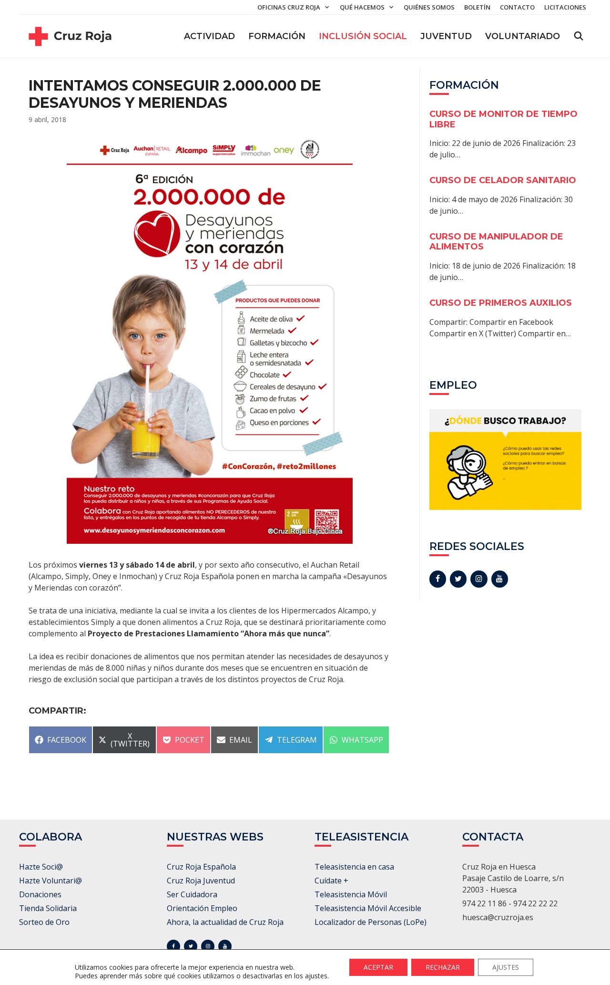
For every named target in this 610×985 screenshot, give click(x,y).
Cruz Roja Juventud (201, 880)
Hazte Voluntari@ (50, 880)
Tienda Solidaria (48, 908)
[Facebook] (437, 579)
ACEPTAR (378, 967)
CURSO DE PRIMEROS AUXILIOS (500, 303)
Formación (276, 36)
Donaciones (40, 894)
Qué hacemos (362, 7)
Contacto (517, 7)
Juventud (446, 36)
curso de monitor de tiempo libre (503, 119)
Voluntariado (522, 36)
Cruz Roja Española (201, 866)
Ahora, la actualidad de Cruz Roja (225, 922)
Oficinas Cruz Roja (288, 7)
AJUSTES (505, 967)
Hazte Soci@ (41, 866)
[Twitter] (458, 579)
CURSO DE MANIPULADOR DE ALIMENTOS (496, 241)
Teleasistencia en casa (354, 866)
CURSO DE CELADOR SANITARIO (502, 180)
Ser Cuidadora (192, 894)
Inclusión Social (363, 36)
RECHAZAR (443, 967)
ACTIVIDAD (209, 36)
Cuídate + (331, 880)
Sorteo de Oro (44, 922)
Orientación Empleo (202, 908)
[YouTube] (499, 579)
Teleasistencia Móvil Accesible (368, 908)
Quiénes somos (429, 7)
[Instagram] (478, 579)
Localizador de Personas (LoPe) (371, 922)
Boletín (477, 7)
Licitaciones (565, 7)
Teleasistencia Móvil (351, 894)
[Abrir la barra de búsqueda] (579, 36)
